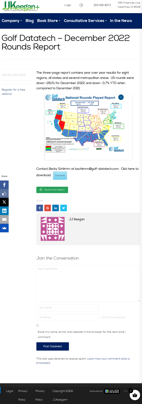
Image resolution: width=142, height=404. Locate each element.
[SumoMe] (4, 228)
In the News (121, 20)
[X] (4, 202)
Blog (30, 20)
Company (11, 20)
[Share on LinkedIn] (55, 208)
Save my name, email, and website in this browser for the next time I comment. (82, 334)
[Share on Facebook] (39, 208)
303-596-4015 (102, 5)
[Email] (4, 219)
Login (67, 5)
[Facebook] (4, 184)
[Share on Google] (47, 208)
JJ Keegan (77, 219)
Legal (9, 391)
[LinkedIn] (4, 210)
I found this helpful (54, 189)
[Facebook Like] (4, 193)
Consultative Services (84, 20)
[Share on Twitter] (63, 208)
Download (60, 175)
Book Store (47, 20)
